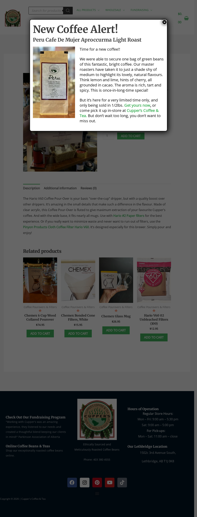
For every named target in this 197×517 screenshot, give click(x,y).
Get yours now (137, 105)
